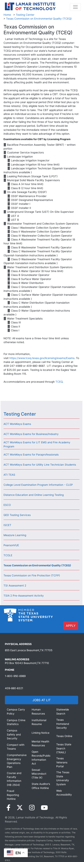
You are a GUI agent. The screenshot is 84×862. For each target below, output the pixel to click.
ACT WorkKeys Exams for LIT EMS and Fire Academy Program (37, 444)
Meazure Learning (15, 535)
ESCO (7, 504)
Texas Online (64, 736)
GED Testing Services (17, 515)
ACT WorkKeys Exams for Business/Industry (31, 434)
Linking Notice (40, 732)
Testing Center (25, 14)
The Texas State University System (62, 778)
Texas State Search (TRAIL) (63, 748)
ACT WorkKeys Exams (17, 423)
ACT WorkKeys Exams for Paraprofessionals (31, 454)
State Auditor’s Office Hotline (41, 785)
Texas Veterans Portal (61, 762)
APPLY (71, 626)
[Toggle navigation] (75, 7)
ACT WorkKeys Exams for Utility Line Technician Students (40, 464)
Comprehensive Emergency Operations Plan (16, 760)
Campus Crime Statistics (16, 722)
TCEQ (59, 381)
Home (7, 14)
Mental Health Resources (40, 743)
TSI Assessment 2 (15, 585)
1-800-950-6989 (15, 676)
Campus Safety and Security (14, 734)
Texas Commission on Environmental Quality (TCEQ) (39, 18)
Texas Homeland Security (62, 723)
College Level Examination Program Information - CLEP (38, 484)
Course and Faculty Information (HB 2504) (14, 779)
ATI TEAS (9, 474)
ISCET (7, 525)
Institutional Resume (39, 722)
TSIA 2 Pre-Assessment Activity (24, 595)
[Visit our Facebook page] (8, 807)
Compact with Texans (15, 746)
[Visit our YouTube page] (44, 807)
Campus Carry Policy (16, 711)
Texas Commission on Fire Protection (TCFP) (32, 575)
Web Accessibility (64, 792)
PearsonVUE (11, 545)
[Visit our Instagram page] (32, 807)
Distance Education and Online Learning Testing (34, 494)
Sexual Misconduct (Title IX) (39, 773)
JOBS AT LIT (41, 700)
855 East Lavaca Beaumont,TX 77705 (28, 650)
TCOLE (8, 555)
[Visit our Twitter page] (20, 807)
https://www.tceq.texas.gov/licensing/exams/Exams (41, 358)
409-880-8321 (14, 688)
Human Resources (38, 711)
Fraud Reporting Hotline (13, 794)
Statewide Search (62, 711)
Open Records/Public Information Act (41, 757)
